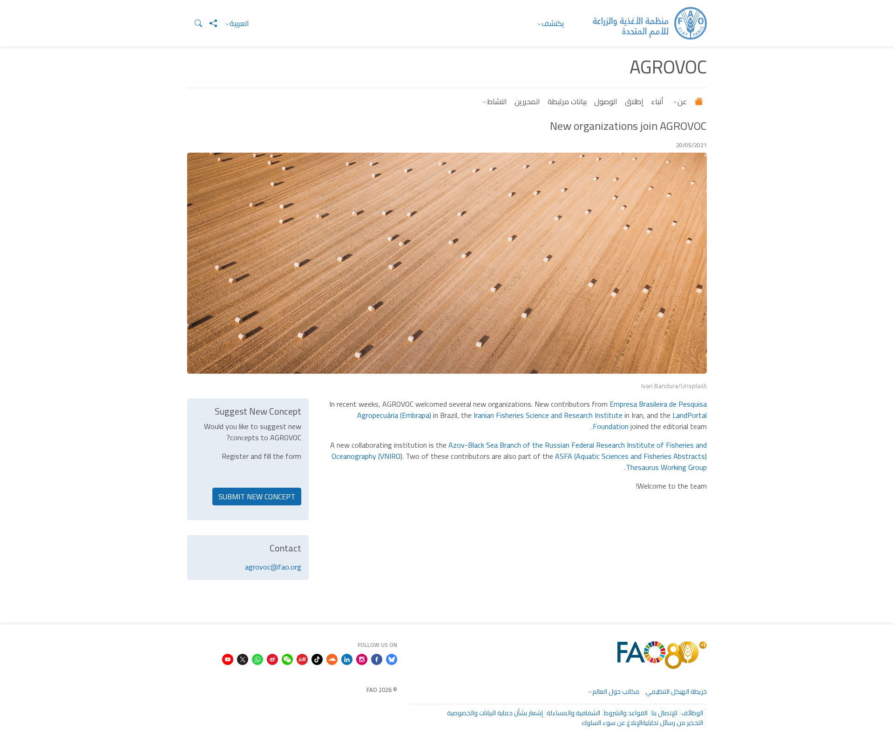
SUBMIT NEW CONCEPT (256, 497)
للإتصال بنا (664, 713)
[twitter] (242, 658)
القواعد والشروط (626, 713)
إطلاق (634, 101)
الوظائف (692, 713)
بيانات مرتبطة (567, 101)
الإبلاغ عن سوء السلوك (612, 723)
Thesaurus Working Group (666, 467)
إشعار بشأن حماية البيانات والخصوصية (495, 713)
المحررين (527, 101)
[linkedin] (346, 658)
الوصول (605, 101)
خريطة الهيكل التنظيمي (676, 691)
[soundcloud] (332, 658)
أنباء (657, 101)
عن (682, 101)
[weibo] (272, 658)
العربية (239, 23)
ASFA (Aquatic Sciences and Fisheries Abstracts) (631, 456)
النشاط (497, 101)
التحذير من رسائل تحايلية (672, 723)
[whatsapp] (257, 658)
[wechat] (287, 658)
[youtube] (227, 658)
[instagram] (361, 658)
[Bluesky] (391, 658)
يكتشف (553, 23)
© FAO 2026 (381, 689)
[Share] (209, 23)
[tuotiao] (302, 658)
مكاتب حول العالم (615, 691)
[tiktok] (317, 658)
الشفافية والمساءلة (573, 713)
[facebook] (376, 658)
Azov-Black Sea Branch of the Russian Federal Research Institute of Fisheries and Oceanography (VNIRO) (519, 450)
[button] (194, 23)
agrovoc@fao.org (273, 567)
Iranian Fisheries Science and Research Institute (548, 415)
